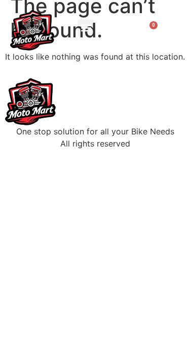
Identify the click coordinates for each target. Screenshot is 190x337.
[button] (86, 28)
